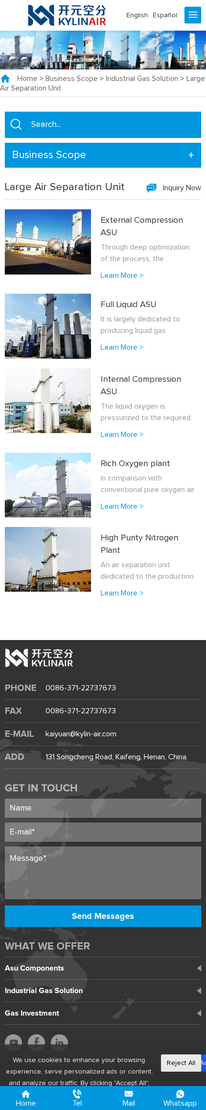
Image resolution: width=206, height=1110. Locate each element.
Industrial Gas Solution (142, 79)
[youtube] (13, 1043)
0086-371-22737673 (81, 688)
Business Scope (72, 79)
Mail (129, 1103)
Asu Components (34, 968)
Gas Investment (32, 1013)
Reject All (181, 1063)
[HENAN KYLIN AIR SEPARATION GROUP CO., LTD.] (67, 15)
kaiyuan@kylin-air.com (81, 734)
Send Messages (103, 916)
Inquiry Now (182, 188)
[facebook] (36, 1043)
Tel (77, 1103)
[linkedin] (59, 1043)
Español (165, 15)
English (137, 15)
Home (27, 79)
